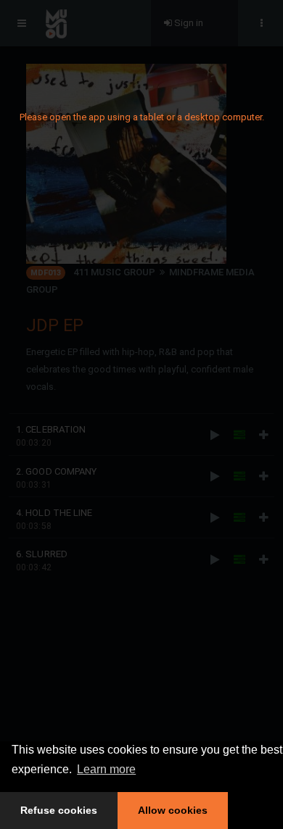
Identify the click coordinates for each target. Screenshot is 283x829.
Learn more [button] (106, 769)
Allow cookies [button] (173, 810)
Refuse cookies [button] (58, 810)
